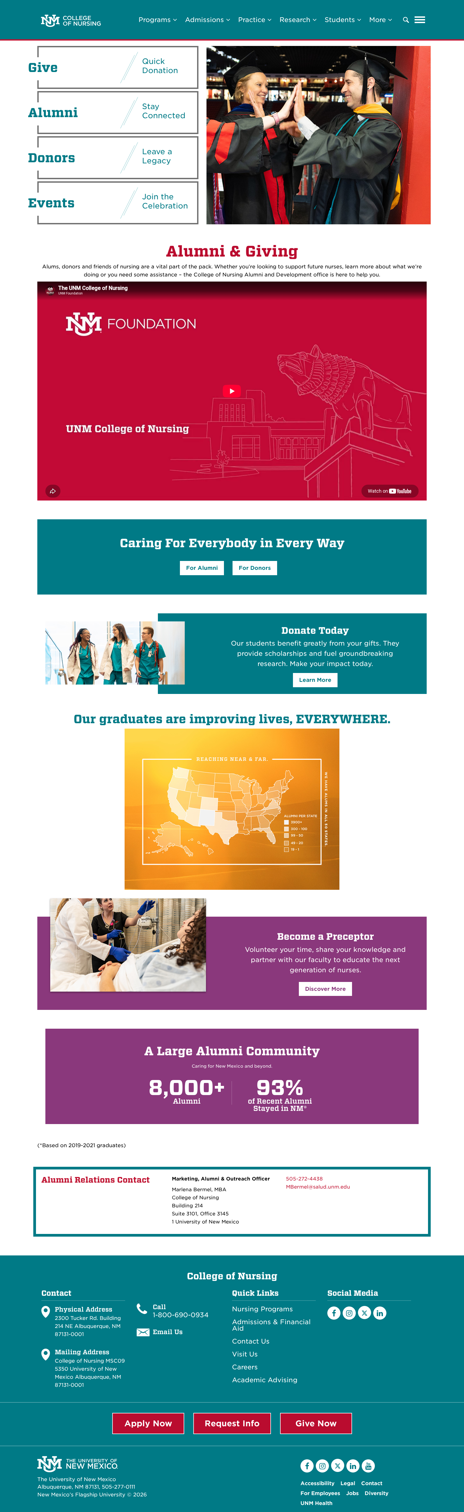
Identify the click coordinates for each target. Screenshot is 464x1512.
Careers (245, 1367)
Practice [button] (252, 20)
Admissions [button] (205, 20)
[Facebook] (333, 1313)
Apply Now (148, 1423)
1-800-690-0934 (181, 1315)
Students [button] (341, 20)
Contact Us (251, 1341)
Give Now (316, 1423)
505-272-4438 (304, 1179)
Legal (347, 1483)
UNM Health (316, 1503)
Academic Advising (265, 1380)
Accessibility (317, 1483)
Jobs (352, 1493)
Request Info (232, 1423)
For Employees (320, 1493)
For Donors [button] (255, 568)
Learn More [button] (315, 680)
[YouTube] (368, 1466)
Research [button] (296, 20)
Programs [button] (156, 20)
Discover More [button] (325, 989)
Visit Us (245, 1354)
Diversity (377, 1493)
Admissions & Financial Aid (271, 1325)
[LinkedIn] (379, 1313)
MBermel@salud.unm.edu (318, 1187)
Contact (371, 1483)
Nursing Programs (262, 1309)
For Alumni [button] (202, 568)
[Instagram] (349, 1313)
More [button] (378, 20)
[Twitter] (364, 1312)
